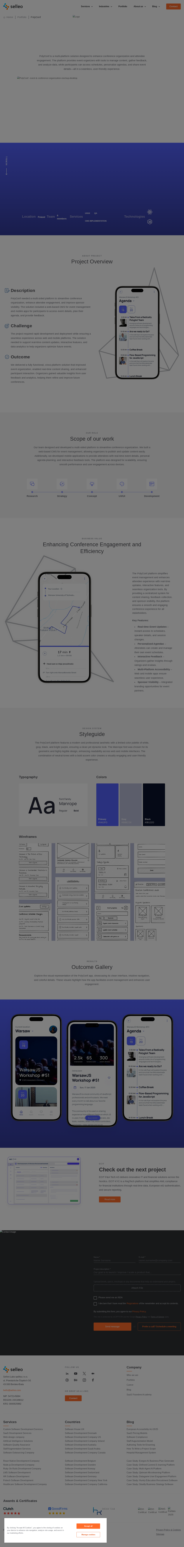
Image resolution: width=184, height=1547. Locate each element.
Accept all (88, 1526)
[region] (55, 1530)
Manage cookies (88, 1535)
